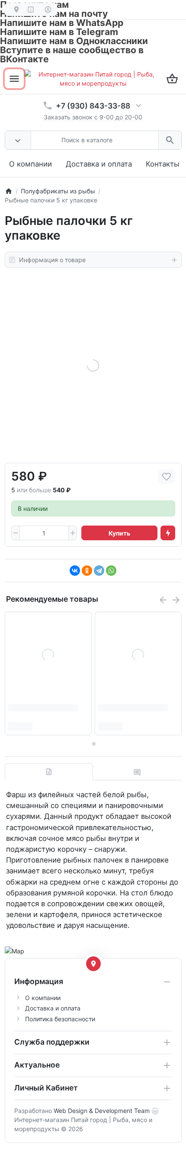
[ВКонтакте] (75, 570)
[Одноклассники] (87, 570)
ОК (41, 80)
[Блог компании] (13, 9)
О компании (30, 164)
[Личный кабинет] (48, 9)
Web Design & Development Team (102, 1110)
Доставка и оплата (99, 164)
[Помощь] (31, 9)
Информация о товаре (52, 259)
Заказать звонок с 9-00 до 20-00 (93, 117)
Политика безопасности (60, 1019)
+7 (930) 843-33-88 (93, 105)
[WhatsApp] (111, 570)
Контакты (163, 164)
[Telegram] (99, 570)
